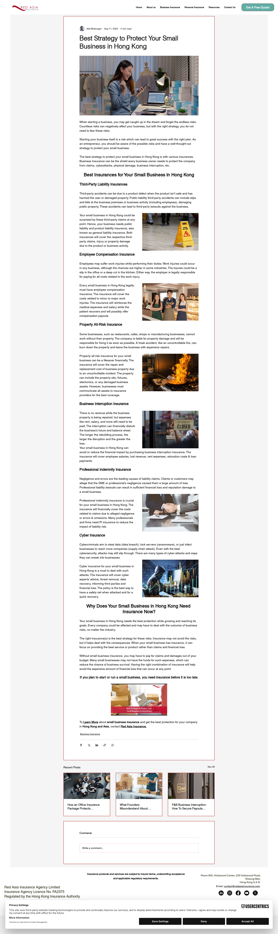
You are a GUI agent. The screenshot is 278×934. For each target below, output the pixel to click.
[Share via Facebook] (81, 745)
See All (211, 766)
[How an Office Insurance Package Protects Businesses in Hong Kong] (87, 786)
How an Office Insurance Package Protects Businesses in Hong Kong (84, 806)
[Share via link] (104, 745)
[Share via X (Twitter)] (88, 745)
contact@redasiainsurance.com (242, 886)
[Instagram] (229, 892)
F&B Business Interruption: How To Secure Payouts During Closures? (189, 806)
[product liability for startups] (139, 786)
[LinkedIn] (221, 892)
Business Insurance (90, 734)
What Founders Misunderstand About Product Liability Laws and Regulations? (137, 806)
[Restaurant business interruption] (191, 786)
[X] (255, 892)
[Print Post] (112, 745)
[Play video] (139, 699)
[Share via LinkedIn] (96, 745)
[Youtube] (246, 892)
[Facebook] (238, 892)
